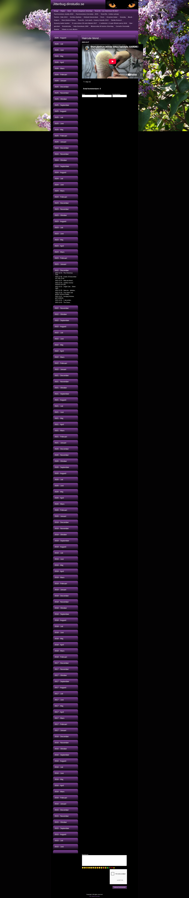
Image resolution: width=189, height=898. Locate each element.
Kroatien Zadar (112, 17)
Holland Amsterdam (91, 17)
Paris (102, 17)
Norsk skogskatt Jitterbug (82, 11)
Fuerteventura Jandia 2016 (64, 14)
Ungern (56, 20)
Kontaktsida (66, 26)
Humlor (56, 29)
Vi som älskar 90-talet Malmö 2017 (84, 23)
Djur (131, 23)
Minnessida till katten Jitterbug (102, 26)
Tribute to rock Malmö (69, 29)
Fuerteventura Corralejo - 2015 (87, 14)
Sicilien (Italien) (75, 17)
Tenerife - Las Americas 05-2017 (106, 11)
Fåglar (63, 11)
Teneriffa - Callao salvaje (110, 14)
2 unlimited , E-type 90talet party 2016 (113, 23)
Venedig (123, 17)
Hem (69, 11)
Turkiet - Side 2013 (61, 17)
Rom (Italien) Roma (69, 20)
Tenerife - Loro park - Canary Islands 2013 (93, 20)
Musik (130, 17)
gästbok (57, 26)
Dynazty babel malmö (62, 23)
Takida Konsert (116, 20)
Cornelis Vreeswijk (122, 26)
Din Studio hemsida (94, 896)
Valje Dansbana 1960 (80, 26)
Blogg (56, 11)
